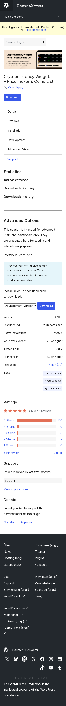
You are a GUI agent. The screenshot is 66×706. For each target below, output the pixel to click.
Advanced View (18, 149)
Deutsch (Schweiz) (25, 650)
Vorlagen (41, 564)
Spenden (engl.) (47, 590)
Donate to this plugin (18, 522)
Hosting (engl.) (13, 558)
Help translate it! (36, 29)
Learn (7, 576)
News (7, 551)
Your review (11, 453)
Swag (40, 596)
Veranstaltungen (45, 583)
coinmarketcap (53, 373)
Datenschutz (12, 564)
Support (12, 159)
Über (7, 545)
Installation (15, 130)
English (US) (55, 364)
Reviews (13, 121)
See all (58, 453)
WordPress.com (16, 608)
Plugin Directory (13, 16)
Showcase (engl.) (46, 545)
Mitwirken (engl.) (46, 576)
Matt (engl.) (13, 615)
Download (12, 97)
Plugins (39, 558)
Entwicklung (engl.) (16, 590)
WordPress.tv (14, 596)
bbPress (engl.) (16, 621)
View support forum (17, 489)
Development (16, 140)
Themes (40, 551)
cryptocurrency (52, 388)
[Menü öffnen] (60, 5)
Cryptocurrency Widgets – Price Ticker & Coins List (29, 79)
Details (12, 111)
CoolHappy (15, 87)
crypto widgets (52, 380)
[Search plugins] (42, 42)
